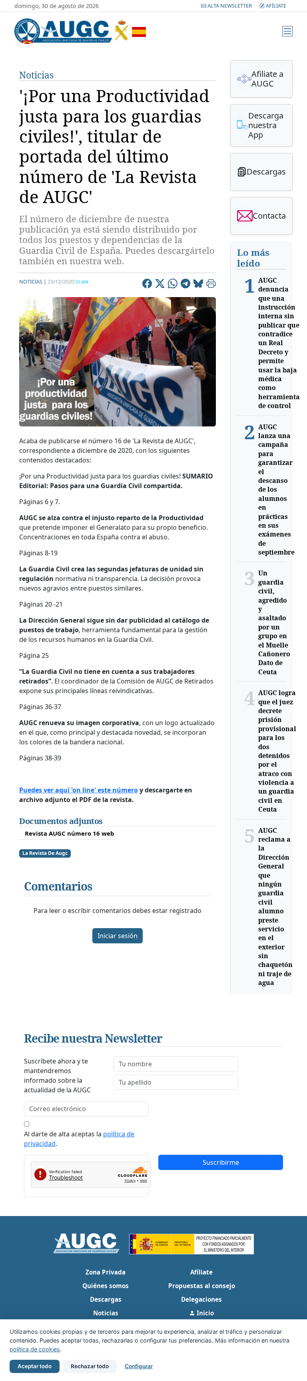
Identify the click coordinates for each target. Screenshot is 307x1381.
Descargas (106, 1299)
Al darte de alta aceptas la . (79, 1139)
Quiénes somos (105, 1286)
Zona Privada (106, 1272)
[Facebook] (147, 284)
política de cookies (35, 1349)
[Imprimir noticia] (211, 284)
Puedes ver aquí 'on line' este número (78, 790)
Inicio (204, 1313)
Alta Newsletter (229, 5)
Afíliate (275, 5)
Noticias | (32, 281)
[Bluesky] (198, 284)
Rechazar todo (90, 1366)
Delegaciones (201, 1299)
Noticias (36, 75)
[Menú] (287, 31)
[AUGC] (91, 1242)
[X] (160, 284)
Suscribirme (221, 1162)
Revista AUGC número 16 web (69, 833)
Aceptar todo (35, 1366)
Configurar (139, 1366)
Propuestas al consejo (201, 1286)
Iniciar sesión (118, 935)
